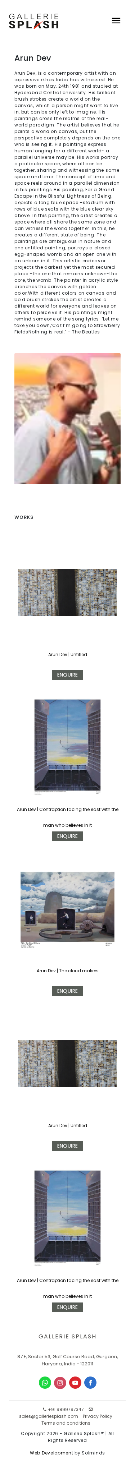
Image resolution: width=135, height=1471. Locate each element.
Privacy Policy (97, 1416)
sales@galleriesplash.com (48, 1416)
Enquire (67, 674)
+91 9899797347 (65, 1409)
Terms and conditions (65, 1423)
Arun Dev (57, 654)
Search (30, 56)
